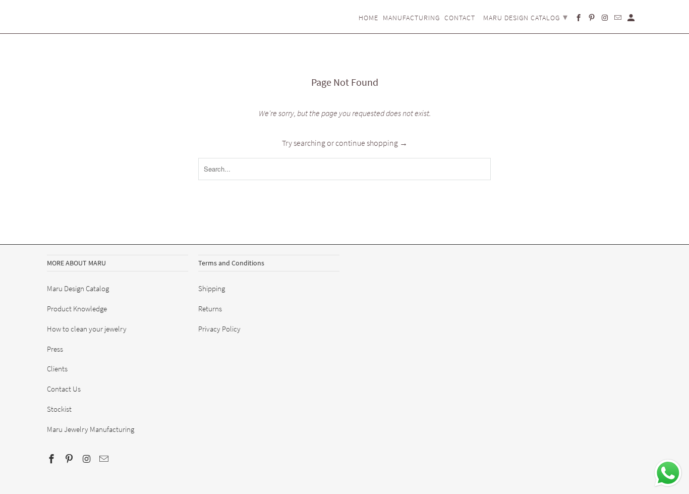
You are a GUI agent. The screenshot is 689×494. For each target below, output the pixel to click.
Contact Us (64, 389)
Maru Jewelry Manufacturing (90, 429)
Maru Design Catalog (78, 288)
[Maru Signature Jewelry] (72, 11)
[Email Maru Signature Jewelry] (104, 459)
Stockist (59, 409)
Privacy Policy (219, 329)
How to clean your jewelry (87, 329)
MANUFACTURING (411, 18)
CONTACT (459, 18)
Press (55, 349)
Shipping (211, 288)
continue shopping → (371, 143)
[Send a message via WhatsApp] (668, 473)
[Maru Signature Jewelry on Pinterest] (70, 459)
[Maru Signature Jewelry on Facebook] (52, 459)
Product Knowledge (77, 308)
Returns (210, 308)
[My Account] (631, 20)
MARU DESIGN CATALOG (525, 17)
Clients (57, 368)
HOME (368, 18)
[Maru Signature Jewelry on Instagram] (87, 459)
